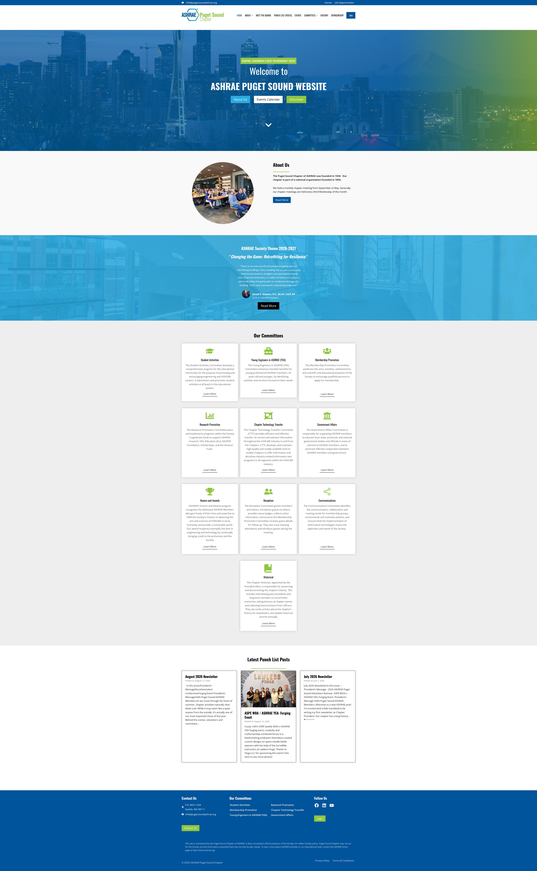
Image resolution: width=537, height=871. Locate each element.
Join (351, 15)
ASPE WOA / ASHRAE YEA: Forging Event (267, 715)
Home (239, 15)
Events (328, 2)
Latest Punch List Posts (268, 659)
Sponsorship (337, 15)
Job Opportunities (344, 2)
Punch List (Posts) (283, 15)
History (324, 15)
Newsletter (310, 719)
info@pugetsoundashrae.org (201, 2)
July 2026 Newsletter (318, 676)
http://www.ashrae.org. (204, 850)
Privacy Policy (322, 860)
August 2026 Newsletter (201, 676)
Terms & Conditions (343, 860)
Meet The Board (263, 15)
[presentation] (268, 689)
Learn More (209, 393)
